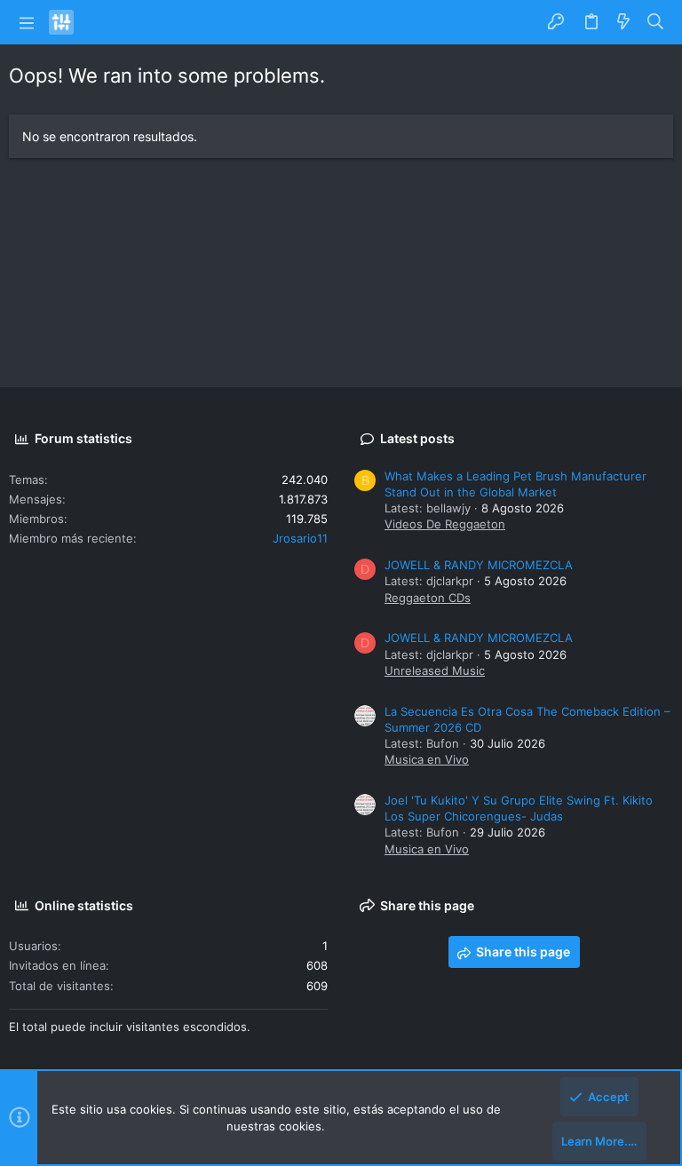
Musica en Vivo (427, 759)
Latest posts (417, 438)
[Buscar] (655, 22)
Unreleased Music (435, 670)
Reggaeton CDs (428, 598)
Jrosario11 (300, 538)
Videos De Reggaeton (445, 524)
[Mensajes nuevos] (623, 22)
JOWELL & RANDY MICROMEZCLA (479, 565)
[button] (26, 22)
